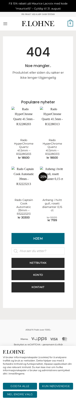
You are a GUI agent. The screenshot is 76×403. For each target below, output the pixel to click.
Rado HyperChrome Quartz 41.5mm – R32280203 (23, 147)
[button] (5, 23)
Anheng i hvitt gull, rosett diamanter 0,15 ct (52, 205)
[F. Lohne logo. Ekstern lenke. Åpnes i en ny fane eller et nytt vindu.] (14, 352)
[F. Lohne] (38, 23)
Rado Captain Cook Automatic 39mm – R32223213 (24, 206)
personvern (49, 344)
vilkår (60, 344)
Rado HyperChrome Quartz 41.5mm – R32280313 (52, 147)
